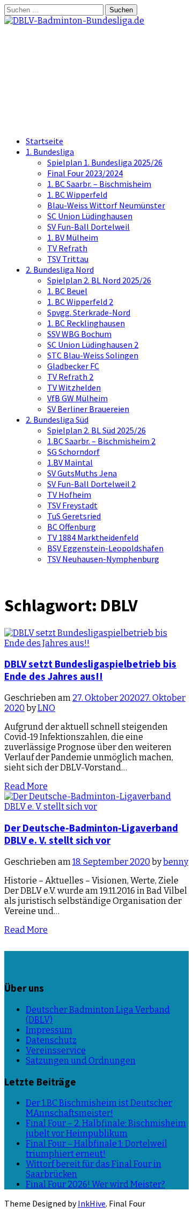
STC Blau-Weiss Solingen (92, 355)
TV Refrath (67, 248)
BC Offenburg (71, 526)
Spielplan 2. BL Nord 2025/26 (99, 280)
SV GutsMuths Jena (82, 473)
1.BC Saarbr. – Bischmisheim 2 (101, 441)
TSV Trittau (67, 258)
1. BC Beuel (67, 291)
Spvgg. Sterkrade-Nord (88, 312)
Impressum (49, 1030)
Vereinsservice (56, 1050)
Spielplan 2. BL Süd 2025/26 (96, 430)
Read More (26, 786)
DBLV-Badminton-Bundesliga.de (70, 58)
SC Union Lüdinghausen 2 (92, 344)
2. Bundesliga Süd (57, 419)
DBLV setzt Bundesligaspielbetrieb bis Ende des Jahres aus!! (90, 670)
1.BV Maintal (70, 462)
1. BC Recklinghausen (86, 323)
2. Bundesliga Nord (60, 269)
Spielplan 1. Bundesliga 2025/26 (104, 162)
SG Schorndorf (73, 451)
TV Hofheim (69, 494)
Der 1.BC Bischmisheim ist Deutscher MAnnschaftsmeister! (99, 1108)
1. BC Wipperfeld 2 (80, 301)
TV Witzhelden (74, 387)
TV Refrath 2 (70, 376)
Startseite (44, 141)
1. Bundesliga (50, 151)
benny (175, 862)
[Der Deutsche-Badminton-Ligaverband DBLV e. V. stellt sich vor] (96, 807)
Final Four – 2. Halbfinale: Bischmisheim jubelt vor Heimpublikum (106, 1128)
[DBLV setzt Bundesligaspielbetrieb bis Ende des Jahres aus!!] (96, 643)
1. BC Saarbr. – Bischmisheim (99, 183)
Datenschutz (51, 1040)
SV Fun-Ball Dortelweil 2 (91, 483)
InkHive (92, 1203)
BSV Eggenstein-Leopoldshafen (105, 548)
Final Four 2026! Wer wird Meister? (95, 1184)
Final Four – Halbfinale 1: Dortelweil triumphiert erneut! (96, 1149)
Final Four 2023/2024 (85, 173)
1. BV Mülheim (72, 237)
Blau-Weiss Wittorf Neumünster (106, 205)
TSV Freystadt (72, 505)
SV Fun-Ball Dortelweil (88, 226)
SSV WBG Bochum (79, 333)
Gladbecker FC (73, 366)
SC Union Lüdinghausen (89, 216)
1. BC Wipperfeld (77, 194)
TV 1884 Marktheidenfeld (92, 537)
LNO (46, 708)
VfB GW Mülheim (77, 398)
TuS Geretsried (74, 516)
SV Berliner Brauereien (88, 408)
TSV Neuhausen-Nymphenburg (103, 558)
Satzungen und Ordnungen (81, 1060)
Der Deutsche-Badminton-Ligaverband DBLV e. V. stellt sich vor (91, 834)
